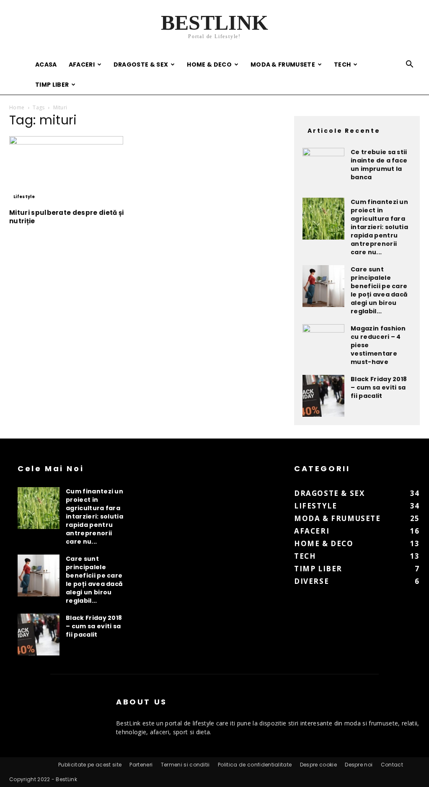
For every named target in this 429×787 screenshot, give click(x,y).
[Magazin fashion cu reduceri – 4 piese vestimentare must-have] (323, 345)
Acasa (46, 64)
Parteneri (140, 764)
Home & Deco (209, 64)
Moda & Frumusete (283, 64)
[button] (410, 65)
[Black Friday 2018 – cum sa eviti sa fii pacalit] (323, 396)
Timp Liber (52, 84)
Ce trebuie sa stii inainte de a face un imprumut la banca (379, 164)
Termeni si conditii (185, 764)
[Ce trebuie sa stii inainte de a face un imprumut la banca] (323, 169)
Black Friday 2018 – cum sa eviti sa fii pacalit (379, 387)
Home (16, 107)
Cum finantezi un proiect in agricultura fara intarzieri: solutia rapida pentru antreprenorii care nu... (379, 227)
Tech (342, 64)
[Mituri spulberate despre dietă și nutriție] (72, 169)
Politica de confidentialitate (255, 764)
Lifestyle (24, 197)
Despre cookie (318, 764)
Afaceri (82, 64)
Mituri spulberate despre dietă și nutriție (66, 216)
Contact (392, 764)
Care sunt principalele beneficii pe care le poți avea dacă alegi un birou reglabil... (379, 290)
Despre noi (358, 764)
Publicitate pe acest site (89, 764)
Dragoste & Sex (141, 64)
